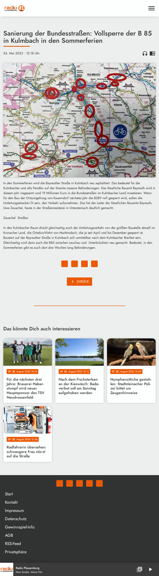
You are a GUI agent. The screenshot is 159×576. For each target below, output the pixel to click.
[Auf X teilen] (74, 264)
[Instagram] (79, 483)
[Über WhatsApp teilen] (84, 264)
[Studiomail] (89, 483)
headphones (145, 53)
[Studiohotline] (99, 483)
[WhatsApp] (59, 483)
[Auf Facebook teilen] (64, 264)
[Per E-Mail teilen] (94, 264)
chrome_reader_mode (152, 53)
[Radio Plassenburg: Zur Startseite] (74, 8)
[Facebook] (69, 483)
